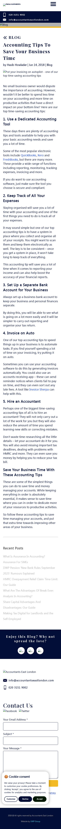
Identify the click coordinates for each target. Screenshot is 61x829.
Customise (11, 799)
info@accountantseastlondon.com (29, 19)
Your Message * (12, 748)
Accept (40, 799)
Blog (12, 37)
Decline (25, 799)
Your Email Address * (15, 719)
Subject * (8, 734)
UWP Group (35, 821)
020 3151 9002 (17, 14)
